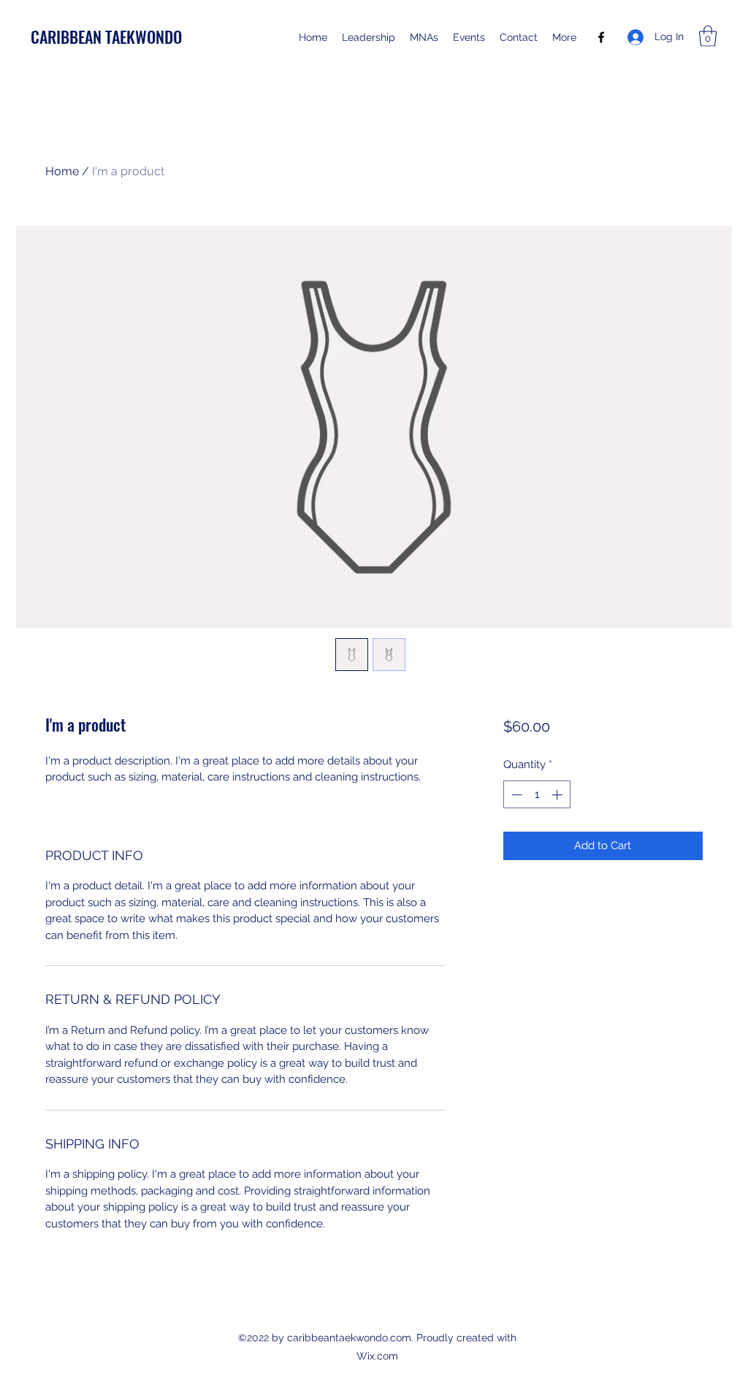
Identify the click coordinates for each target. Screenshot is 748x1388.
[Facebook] (601, 37)
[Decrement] (515, 794)
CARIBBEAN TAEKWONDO (106, 36)
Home (62, 171)
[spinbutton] (536, 794)
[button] (708, 36)
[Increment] (558, 794)
